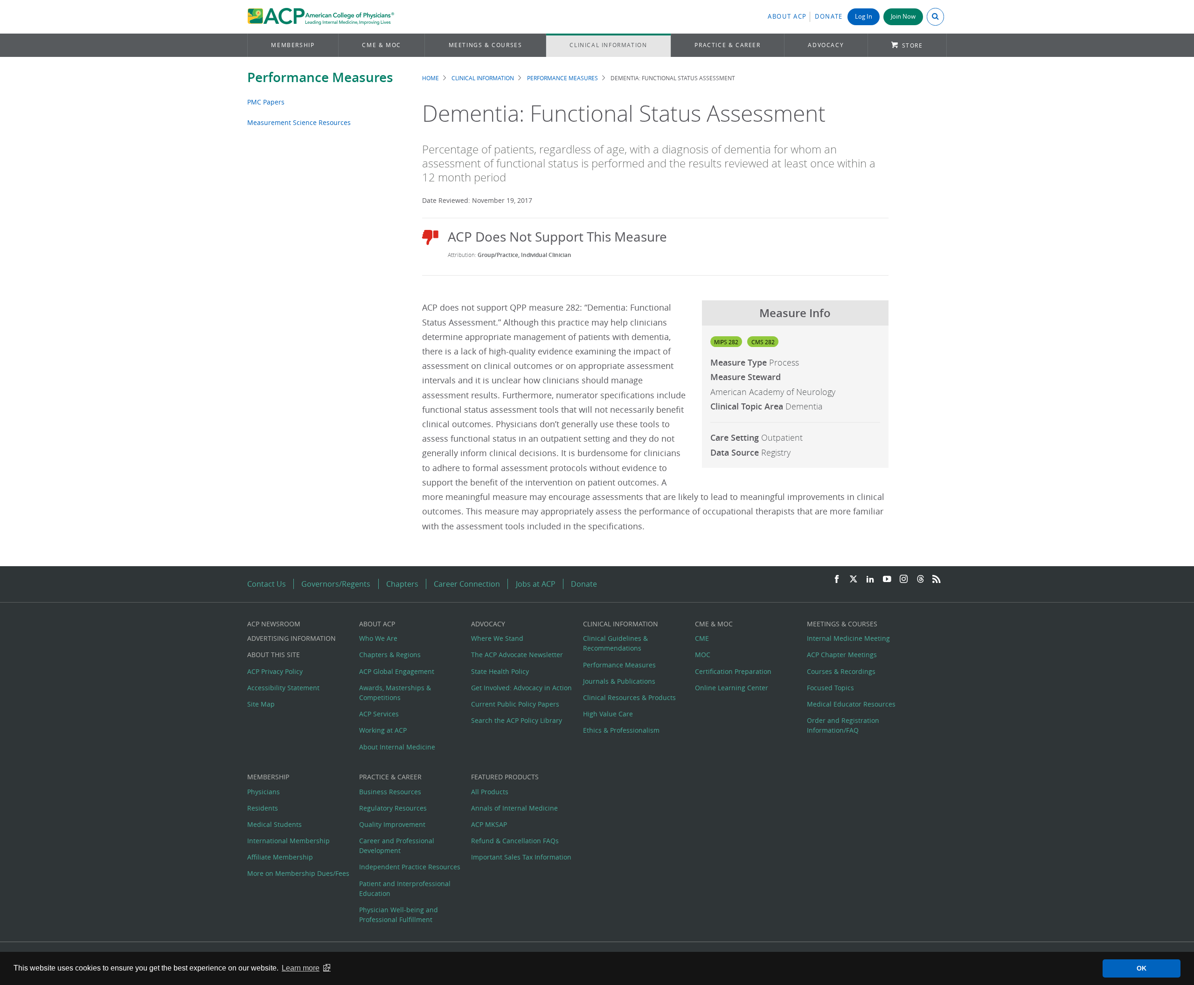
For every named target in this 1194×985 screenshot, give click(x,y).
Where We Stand (497, 638)
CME (702, 638)
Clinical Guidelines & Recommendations (615, 643)
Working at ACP (383, 730)
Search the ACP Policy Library (516, 720)
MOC (702, 654)
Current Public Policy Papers (515, 704)
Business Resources (390, 791)
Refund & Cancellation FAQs (515, 840)
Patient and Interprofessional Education (405, 888)
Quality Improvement (392, 824)
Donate (829, 17)
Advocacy (826, 45)
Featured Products (505, 776)
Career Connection (467, 584)
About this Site (273, 654)
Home (430, 78)
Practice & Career (727, 45)
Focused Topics (830, 687)
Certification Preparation (733, 671)
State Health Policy (500, 671)
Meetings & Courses (485, 45)
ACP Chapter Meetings (842, 654)
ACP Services (379, 713)
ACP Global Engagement (396, 671)
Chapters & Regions (390, 654)
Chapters (402, 584)
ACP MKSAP (489, 824)
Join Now (903, 17)
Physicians (263, 791)
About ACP (787, 17)
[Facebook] (837, 579)
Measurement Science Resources (299, 122)
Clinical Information (608, 45)
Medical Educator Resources (851, 704)
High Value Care (608, 713)
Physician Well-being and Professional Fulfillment (398, 914)
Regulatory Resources (393, 808)
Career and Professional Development (396, 845)
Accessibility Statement (283, 687)
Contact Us (266, 584)
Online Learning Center (731, 687)
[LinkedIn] (870, 579)
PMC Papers (266, 101)
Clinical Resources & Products (629, 697)
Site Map (261, 704)
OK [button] (1141, 968)
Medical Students (274, 824)
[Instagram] (904, 579)
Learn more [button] (300, 968)
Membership (292, 45)
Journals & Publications (619, 681)
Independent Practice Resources (409, 866)
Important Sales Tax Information (521, 857)
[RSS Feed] (936, 579)
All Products (489, 791)
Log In (863, 17)
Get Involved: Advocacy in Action (521, 687)
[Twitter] (853, 579)
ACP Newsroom (273, 623)
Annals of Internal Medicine (514, 808)
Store (912, 45)
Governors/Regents (335, 584)
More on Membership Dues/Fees (298, 873)
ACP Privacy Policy (275, 671)
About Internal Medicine (397, 746)
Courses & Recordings (841, 671)
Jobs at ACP (535, 584)
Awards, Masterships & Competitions (395, 692)
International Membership (288, 840)
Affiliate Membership (280, 857)
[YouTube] (887, 579)
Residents (262, 808)
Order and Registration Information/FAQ (843, 725)
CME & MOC (381, 45)
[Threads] (920, 579)
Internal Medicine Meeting (848, 638)
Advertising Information (291, 638)
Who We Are (378, 638)
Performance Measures (320, 77)
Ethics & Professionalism (621, 730)
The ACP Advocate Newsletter (517, 654)
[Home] (320, 17)
